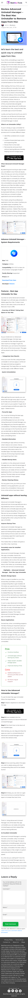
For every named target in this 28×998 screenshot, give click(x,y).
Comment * (6, 889)
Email (5, 914)
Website (11, 283)
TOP (22, 992)
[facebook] (9, 991)
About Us (16, 942)
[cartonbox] (2, 25)
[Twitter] (12, 990)
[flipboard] (20, 991)
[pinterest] (16, 991)
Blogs (23, 942)
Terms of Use (20, 940)
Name (5, 907)
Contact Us (6, 942)
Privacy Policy (8, 940)
